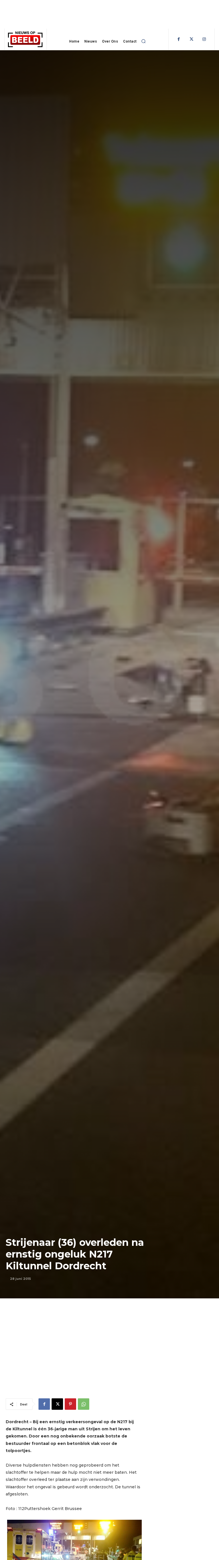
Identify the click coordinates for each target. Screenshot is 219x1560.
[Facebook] (179, 39)
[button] (143, 41)
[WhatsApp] (83, 1404)
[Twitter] (191, 39)
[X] (57, 1404)
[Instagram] (204, 39)
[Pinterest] (70, 1404)
